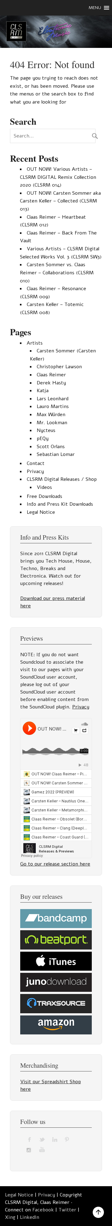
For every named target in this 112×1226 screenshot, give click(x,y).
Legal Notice (41, 512)
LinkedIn (29, 1217)
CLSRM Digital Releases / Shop (62, 479)
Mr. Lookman (52, 422)
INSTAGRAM (30, 1149)
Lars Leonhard (52, 398)
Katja (43, 390)
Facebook (43, 1209)
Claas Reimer (51, 374)
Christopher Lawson (59, 366)
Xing (10, 1217)
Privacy (35, 471)
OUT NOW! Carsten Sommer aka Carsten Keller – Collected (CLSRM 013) (60, 201)
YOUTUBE (42, 1149)
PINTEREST (67, 1139)
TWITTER (42, 1139)
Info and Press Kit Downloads (60, 504)
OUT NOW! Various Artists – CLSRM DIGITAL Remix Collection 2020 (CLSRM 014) (58, 177)
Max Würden (51, 414)
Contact (35, 463)
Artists (35, 343)
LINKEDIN (54, 1139)
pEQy (43, 438)
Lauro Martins (53, 406)
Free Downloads (44, 496)
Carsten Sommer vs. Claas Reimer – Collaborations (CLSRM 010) (57, 272)
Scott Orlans (51, 446)
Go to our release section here (55, 864)
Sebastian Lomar (56, 454)
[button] (95, 8)
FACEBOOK (30, 1139)
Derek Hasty (51, 382)
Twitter (67, 1209)
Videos (44, 487)
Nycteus (46, 430)
